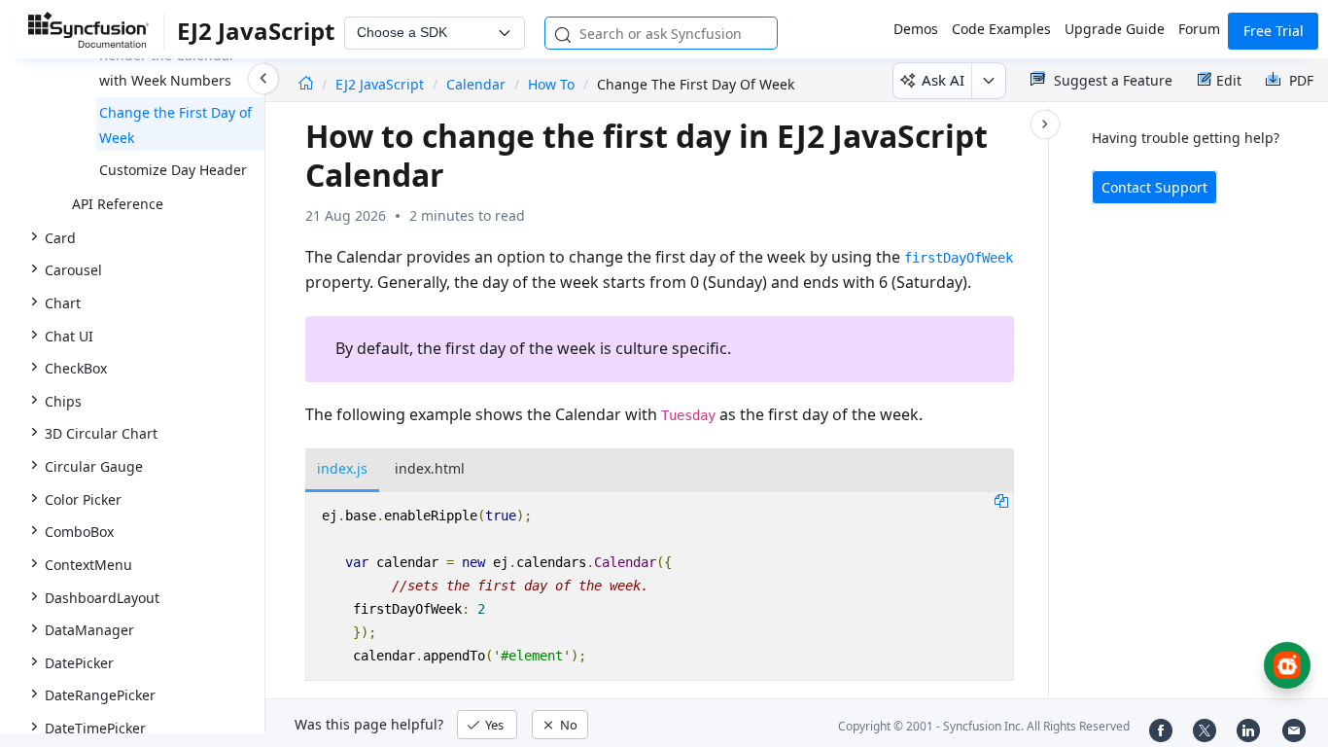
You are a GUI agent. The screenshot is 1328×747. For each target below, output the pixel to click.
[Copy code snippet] (1001, 500)
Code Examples (1001, 28)
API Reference (117, 204)
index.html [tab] (430, 468)
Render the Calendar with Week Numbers (167, 67)
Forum (1199, 28)
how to (551, 84)
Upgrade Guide (1115, 28)
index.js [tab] (342, 468)
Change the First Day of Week (175, 125)
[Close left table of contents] (263, 78)
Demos (915, 28)
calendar (476, 84)
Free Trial (1273, 30)
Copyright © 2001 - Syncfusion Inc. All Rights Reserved (984, 726)
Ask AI (943, 79)
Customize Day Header (173, 169)
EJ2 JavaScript (381, 84)
